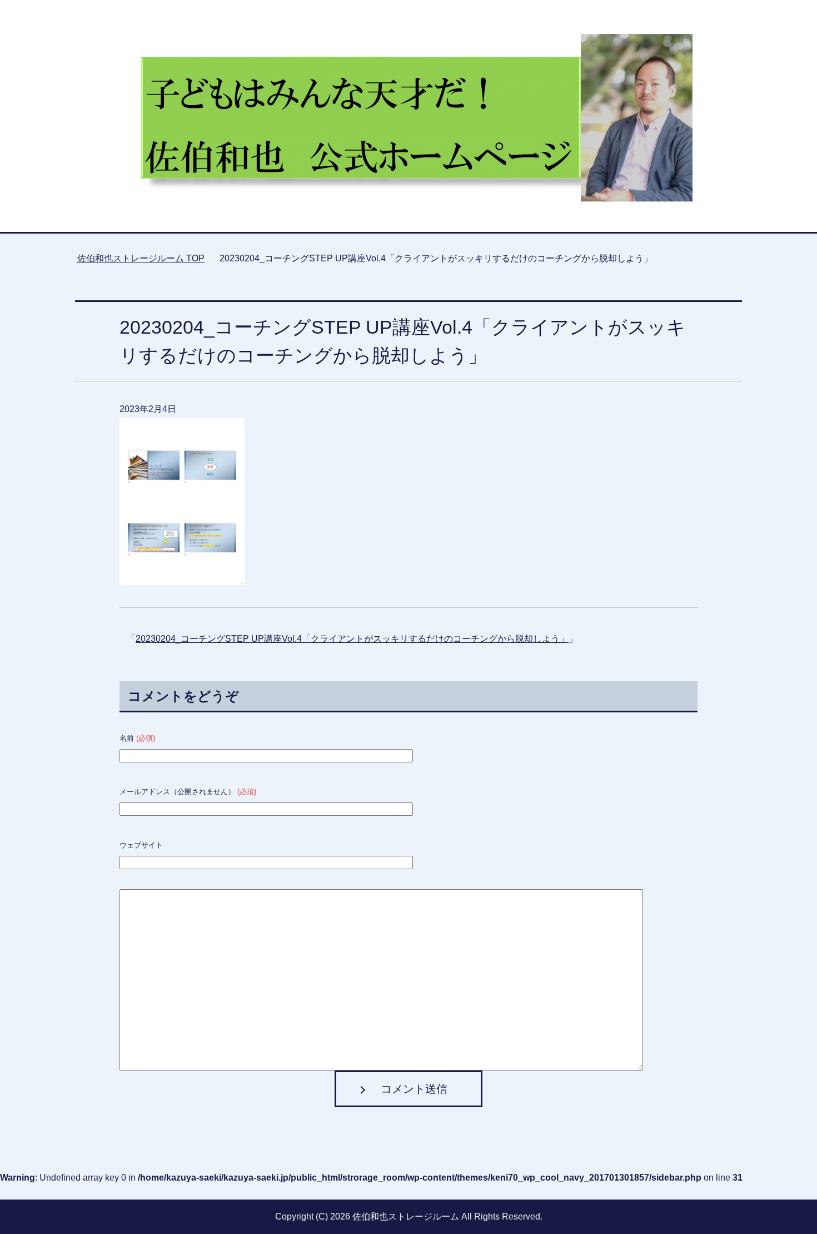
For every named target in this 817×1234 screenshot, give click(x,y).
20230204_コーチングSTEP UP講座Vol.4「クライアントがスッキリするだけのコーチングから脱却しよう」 (352, 638)
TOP (141, 258)
